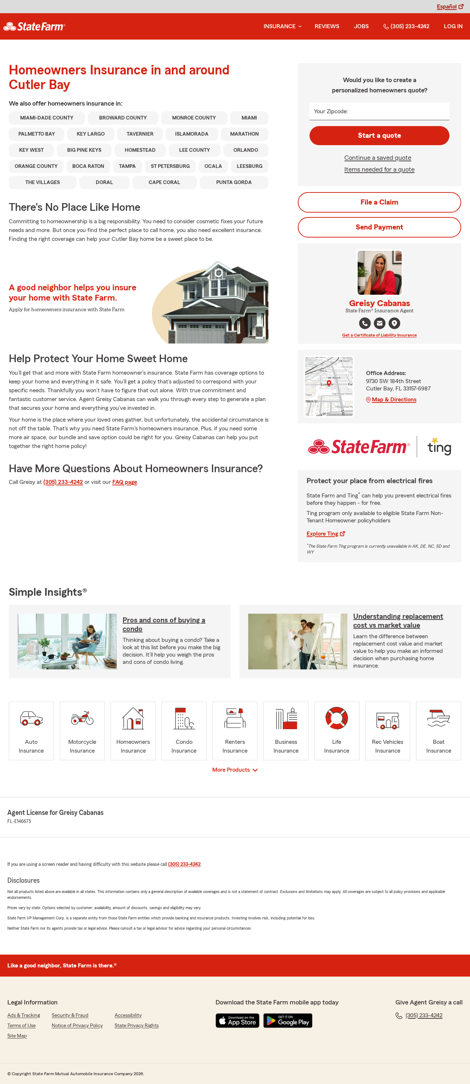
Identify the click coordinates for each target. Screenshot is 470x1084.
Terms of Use (21, 1025)
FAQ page (124, 482)
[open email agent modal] (380, 324)
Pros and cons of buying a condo (164, 625)
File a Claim (379, 202)
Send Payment (379, 227)
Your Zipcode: (331, 111)
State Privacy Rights (137, 1025)
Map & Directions (394, 400)
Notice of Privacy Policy (77, 1025)
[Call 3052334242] (365, 323)
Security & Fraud (70, 1015)
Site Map (17, 1036)
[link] (34, 26)
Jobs (361, 26)
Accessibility (128, 1015)
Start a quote (379, 135)
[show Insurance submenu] (298, 26)
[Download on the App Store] (238, 1020)
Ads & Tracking (23, 1015)
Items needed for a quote (379, 169)
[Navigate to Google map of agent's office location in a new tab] (394, 323)
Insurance (280, 26)
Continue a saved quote (377, 157)
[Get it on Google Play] (287, 1020)
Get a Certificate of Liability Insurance (379, 335)
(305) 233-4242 (410, 26)
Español (447, 7)
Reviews (327, 26)
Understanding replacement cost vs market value (398, 621)
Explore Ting (322, 534)
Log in (453, 26)
